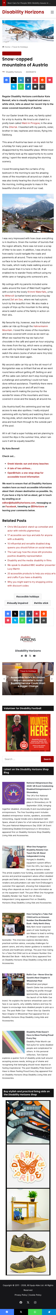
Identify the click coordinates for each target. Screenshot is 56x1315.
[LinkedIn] (21, 80)
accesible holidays (28, 596)
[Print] (42, 87)
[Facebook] (7, 80)
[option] (28, 678)
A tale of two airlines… (19, 468)
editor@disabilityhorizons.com (18, 502)
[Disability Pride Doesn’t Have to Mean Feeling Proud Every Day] (13, 1052)
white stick (42, 602)
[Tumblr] (28, 80)
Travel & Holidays (20, 47)
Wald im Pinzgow (31, 123)
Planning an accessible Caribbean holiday (28, 682)
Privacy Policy (21, 1295)
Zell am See (16, 299)
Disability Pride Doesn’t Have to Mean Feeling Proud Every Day (40, 1035)
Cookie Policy (35, 1295)
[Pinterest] (35, 80)
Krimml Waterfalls (37, 291)
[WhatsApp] (21, 87)
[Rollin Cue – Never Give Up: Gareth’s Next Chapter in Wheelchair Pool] (13, 995)
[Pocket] (50, 80)
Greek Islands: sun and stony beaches (28, 463)
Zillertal (13, 127)
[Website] (22, 656)
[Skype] (14, 87)
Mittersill (9, 295)
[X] (14, 80)
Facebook (11, 506)
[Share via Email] (35, 87)
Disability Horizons (14, 72)
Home (7, 47)
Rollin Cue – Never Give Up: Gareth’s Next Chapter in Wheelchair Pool (40, 977)
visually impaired (18, 602)
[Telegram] (28, 87)
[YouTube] (34, 656)
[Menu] (52, 13)
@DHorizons (38, 506)
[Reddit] (42, 80)
